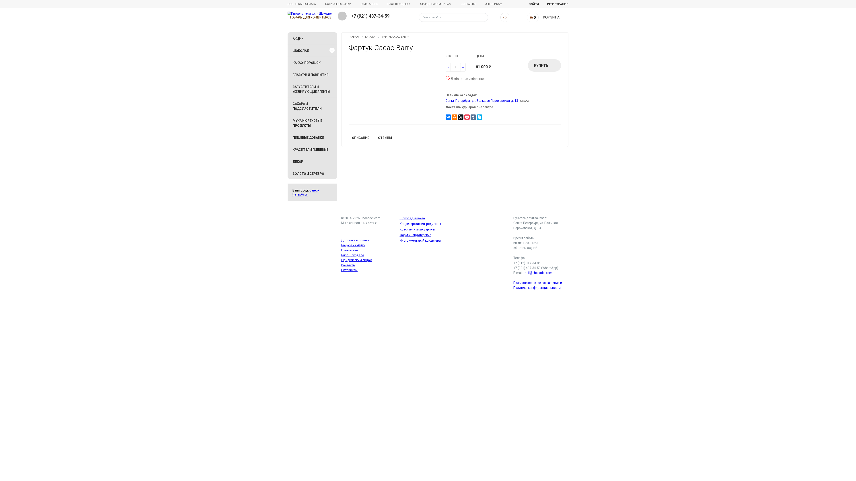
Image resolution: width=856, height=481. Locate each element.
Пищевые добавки (308, 137)
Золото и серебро (308, 173)
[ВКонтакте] (448, 117)
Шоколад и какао (412, 218)
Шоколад (301, 51)
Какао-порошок (307, 63)
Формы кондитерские (415, 235)
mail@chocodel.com (538, 273)
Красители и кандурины (417, 229)
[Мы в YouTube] (345, 231)
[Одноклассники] (454, 117)
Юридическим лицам (435, 4)
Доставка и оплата (302, 4)
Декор (298, 161)
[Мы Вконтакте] (366, 231)
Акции (298, 39)
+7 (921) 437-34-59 (370, 16)
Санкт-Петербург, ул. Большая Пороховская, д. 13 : (482, 100)
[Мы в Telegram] (356, 231)
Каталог (370, 36)
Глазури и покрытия (311, 75)
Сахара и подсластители (307, 106)
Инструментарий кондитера (420, 240)
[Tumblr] (473, 117)
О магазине (369, 4)
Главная (354, 36)
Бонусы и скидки (338, 4)
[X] (460, 117)
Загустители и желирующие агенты (311, 89)
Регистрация (557, 4)
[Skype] (479, 117)
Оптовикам (493, 4)
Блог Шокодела (398, 4)
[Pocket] (467, 117)
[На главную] (310, 14)
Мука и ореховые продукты (307, 123)
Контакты (468, 4)
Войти (534, 4)
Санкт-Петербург (305, 192)
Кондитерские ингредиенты (420, 224)
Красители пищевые (310, 149)
